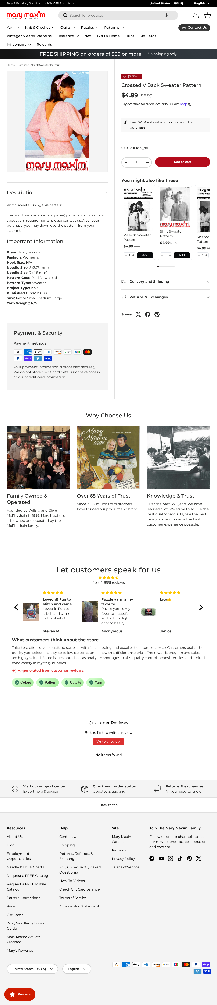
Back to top (109, 805)
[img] (109, 577)
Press (11, 906)
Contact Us (68, 837)
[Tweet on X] (138, 314)
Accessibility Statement (79, 906)
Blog (11, 845)
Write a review (108, 741)
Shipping (67, 845)
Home (11, 65)
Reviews (119, 850)
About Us (15, 837)
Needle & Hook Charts (25, 867)
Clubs (129, 36)
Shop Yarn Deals (54, 3)
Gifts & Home (108, 36)
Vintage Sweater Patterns (29, 36)
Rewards (44, 44)
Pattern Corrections (23, 898)
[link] (138, 209)
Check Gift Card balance (79, 889)
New (88, 36)
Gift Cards (147, 36)
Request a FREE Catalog (27, 876)
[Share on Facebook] (147, 314)
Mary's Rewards (20, 950)
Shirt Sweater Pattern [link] (171, 233)
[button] (166, 15)
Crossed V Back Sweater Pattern (39, 65)
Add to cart (182, 162)
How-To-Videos (72, 881)
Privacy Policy (123, 859)
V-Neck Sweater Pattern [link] (137, 237)
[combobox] (118, 15)
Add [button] (145, 255)
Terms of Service (73, 898)
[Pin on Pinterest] (157, 314)
